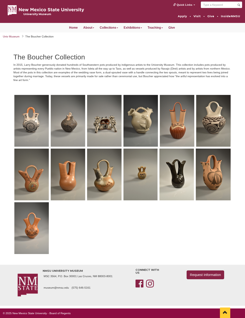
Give (210, 16)
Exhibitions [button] (132, 27)
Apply (182, 16)
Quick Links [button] (184, 4)
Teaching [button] (154, 27)
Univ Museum (11, 36)
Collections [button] (108, 27)
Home (73, 27)
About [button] (87, 27)
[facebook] (139, 285)
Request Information (205, 275)
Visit (197, 16)
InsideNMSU (230, 16)
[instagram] (150, 285)
